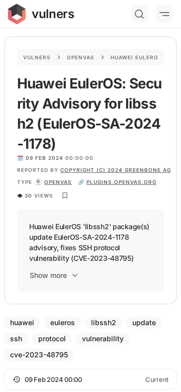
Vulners (37, 57)
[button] (90, 379)
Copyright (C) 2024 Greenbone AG (115, 170)
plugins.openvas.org (121, 182)
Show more (48, 275)
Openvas (81, 57)
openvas (58, 182)
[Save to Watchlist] (64, 195)
